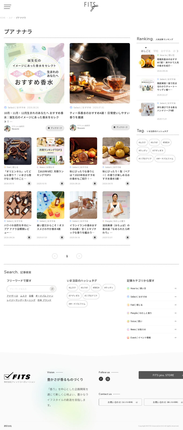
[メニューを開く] (7, 7)
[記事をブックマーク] (29, 183)
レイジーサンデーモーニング (21, 300)
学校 (155, 51)
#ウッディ (143, 150)
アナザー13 (12, 295)
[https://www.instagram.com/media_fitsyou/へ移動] (108, 379)
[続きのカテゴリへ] (176, 50)
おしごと (146, 51)
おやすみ (166, 51)
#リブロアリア (145, 158)
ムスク (23, 295)
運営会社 (8, 426)
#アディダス (158, 150)
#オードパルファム (165, 158)
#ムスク (142, 142)
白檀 (31, 295)
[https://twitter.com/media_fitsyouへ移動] (101, 379)
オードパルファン (44, 295)
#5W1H (166, 142)
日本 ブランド (44, 300)
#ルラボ (154, 142)
